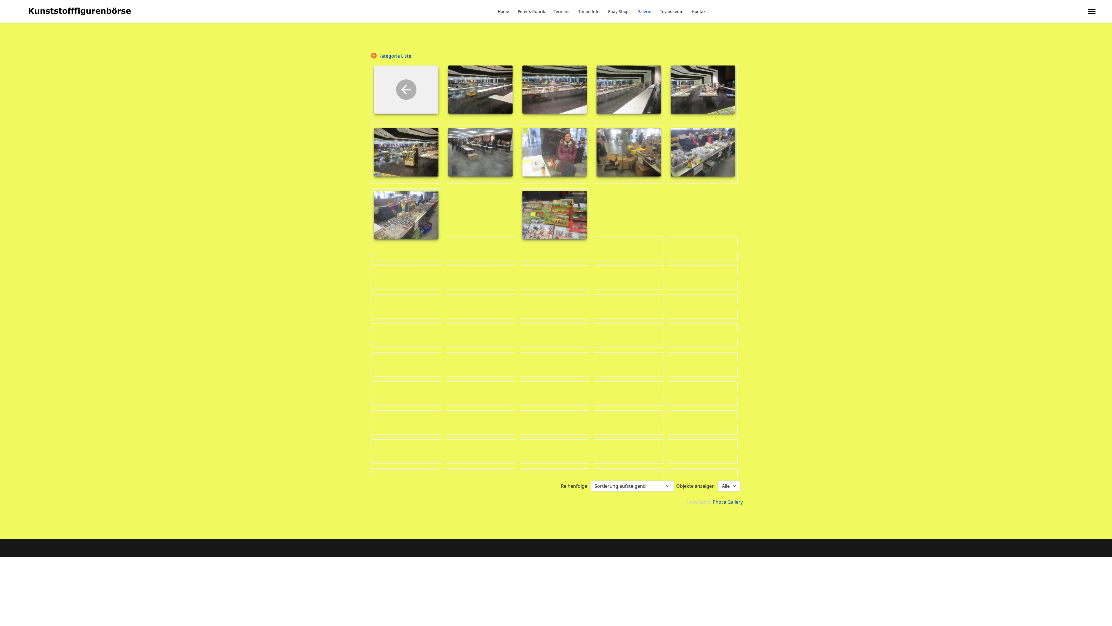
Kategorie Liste (394, 56)
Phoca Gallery (728, 502)
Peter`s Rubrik (531, 11)
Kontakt (699, 11)
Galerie (644, 11)
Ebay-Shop (618, 11)
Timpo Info (588, 11)
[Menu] (1091, 11)
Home (503, 11)
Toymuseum (671, 11)
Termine (562, 11)
